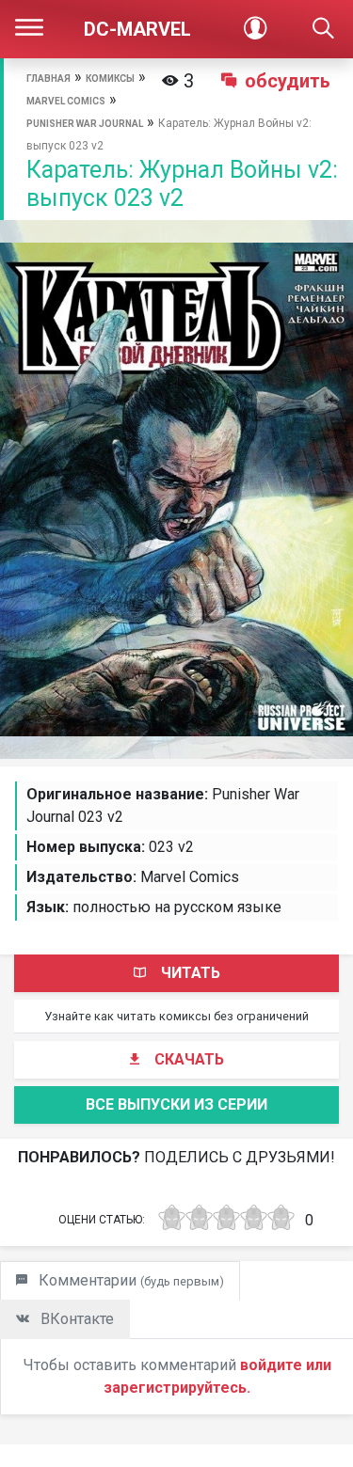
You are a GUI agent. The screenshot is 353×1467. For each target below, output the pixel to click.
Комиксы (110, 78)
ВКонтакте (75, 1319)
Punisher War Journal (84, 123)
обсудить (287, 81)
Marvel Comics (65, 101)
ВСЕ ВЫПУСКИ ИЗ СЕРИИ (176, 1104)
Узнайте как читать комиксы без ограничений (176, 1016)
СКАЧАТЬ (189, 1059)
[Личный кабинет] (255, 29)
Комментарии (129, 1280)
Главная (48, 78)
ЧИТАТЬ (190, 973)
